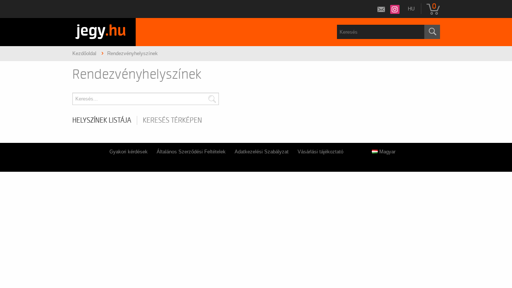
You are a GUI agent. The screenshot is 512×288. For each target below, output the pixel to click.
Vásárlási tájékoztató (320, 151)
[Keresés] (432, 32)
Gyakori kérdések (128, 151)
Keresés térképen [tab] (172, 120)
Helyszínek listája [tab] (101, 120)
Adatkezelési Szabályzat (262, 151)
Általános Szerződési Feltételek (191, 151)
